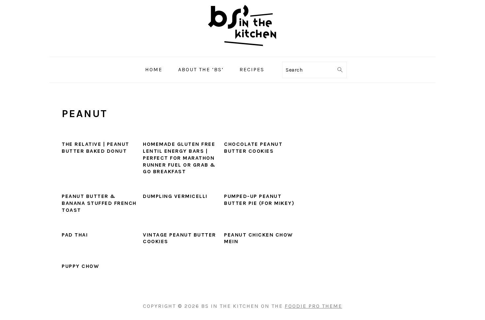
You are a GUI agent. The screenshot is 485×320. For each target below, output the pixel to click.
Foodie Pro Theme (313, 306)
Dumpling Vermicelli (175, 196)
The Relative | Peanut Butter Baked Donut (95, 147)
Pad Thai (75, 235)
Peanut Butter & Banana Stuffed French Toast (99, 203)
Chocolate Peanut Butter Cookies (253, 147)
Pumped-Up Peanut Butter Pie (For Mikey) (259, 199)
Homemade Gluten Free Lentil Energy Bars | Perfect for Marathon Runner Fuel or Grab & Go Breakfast (179, 158)
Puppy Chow (80, 266)
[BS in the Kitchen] (242, 51)
